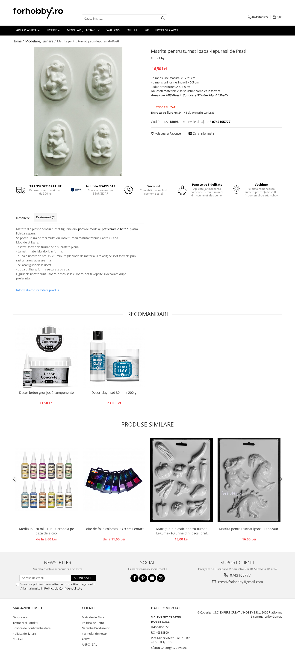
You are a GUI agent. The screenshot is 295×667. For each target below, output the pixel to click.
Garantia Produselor (95, 628)
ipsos (81, 229)
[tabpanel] (78, 111)
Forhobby (158, 58)
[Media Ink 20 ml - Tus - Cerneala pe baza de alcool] (46, 479)
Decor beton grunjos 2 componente (46, 392)
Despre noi (20, 617)
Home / (19, 41)
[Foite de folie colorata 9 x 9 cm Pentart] (114, 479)
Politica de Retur (93, 623)
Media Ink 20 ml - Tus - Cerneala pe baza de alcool (46, 531)
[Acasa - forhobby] (43, 13)
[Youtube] (152, 578)
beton (124, 229)
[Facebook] (134, 578)
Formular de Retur (94, 633)
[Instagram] (161, 578)
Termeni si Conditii (25, 623)
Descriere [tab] (23, 218)
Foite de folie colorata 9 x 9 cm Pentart (114, 529)
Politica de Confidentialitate (63, 588)
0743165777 (240, 575)
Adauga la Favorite (167, 133)
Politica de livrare (24, 633)
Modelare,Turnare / (40, 41)
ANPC (86, 639)
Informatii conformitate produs (37, 290)
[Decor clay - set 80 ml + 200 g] (114, 356)
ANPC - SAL (89, 644)
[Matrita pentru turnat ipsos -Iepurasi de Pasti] (78, 111)
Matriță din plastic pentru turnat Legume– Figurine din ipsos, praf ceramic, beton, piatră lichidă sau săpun (181, 531)
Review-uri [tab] (45, 217)
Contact (18, 639)
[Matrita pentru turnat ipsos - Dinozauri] (249, 480)
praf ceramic (110, 229)
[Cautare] (163, 18)
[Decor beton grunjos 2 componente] (46, 356)
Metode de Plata (93, 617)
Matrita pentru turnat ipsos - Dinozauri (249, 529)
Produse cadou (167, 30)
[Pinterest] (143, 578)
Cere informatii (203, 133)
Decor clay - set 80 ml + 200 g (113, 392)
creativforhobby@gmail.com (240, 581)
